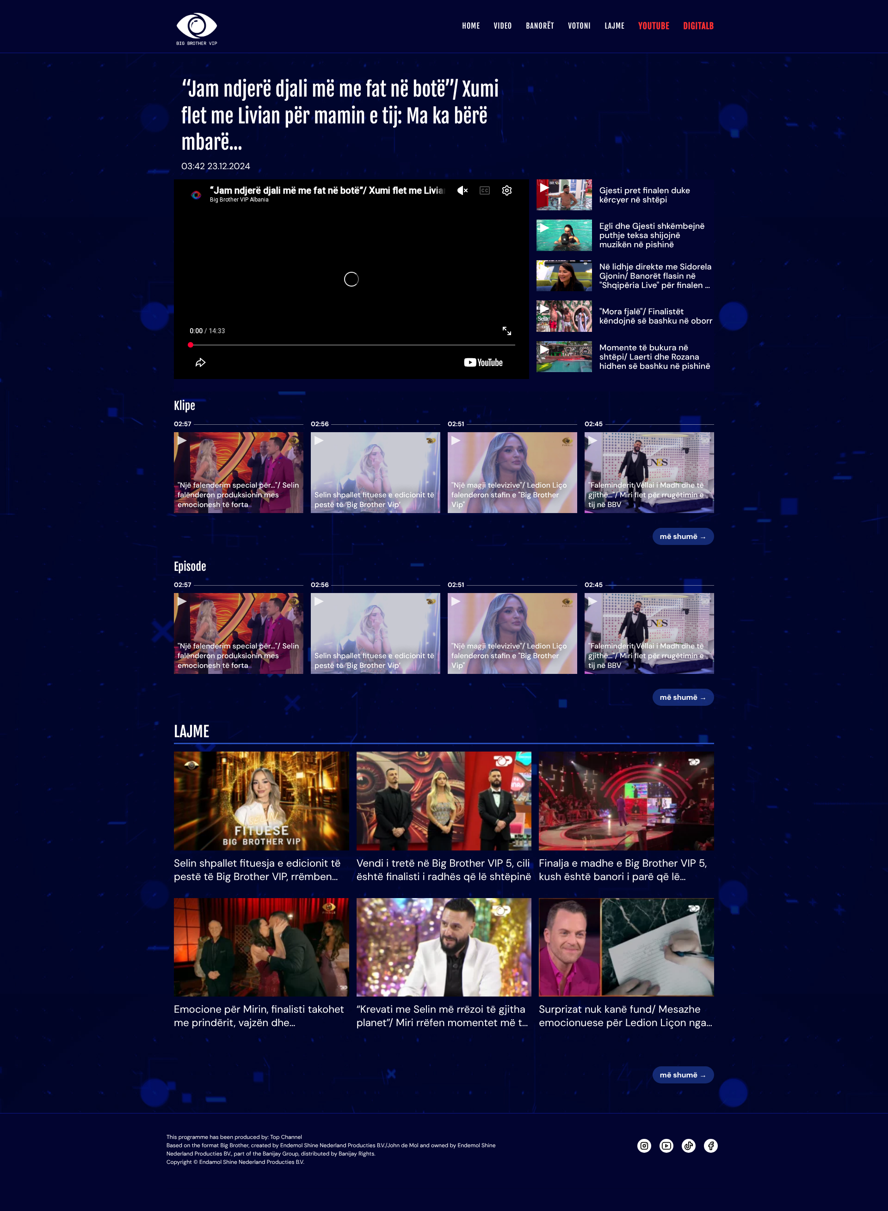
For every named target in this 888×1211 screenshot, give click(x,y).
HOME (471, 26)
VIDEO (503, 26)
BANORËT (540, 26)
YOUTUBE (653, 26)
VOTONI (579, 26)
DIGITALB (698, 26)
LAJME (615, 26)
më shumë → (683, 536)
